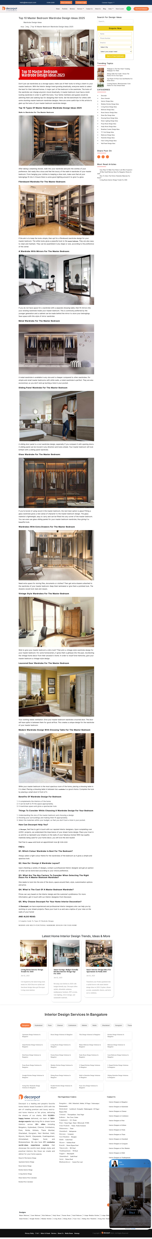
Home (58, 9)
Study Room (56, 1215)
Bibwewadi (81, 1123)
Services (80, 9)
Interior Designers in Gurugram (118, 1143)
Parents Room (66, 1215)
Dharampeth (70, 1153)
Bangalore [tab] (25, 1025)
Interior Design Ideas (107, 101)
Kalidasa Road (71, 1142)
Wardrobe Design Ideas (108, 138)
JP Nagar (87, 1103)
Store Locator (120, 9)
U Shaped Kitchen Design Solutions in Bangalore (89, 1066)
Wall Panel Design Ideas (108, 143)
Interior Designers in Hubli (117, 1153)
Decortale (104, 95)
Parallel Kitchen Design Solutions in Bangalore (61, 1087)
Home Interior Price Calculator (28, 1178)
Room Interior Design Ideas (109, 112)
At (22, 829)
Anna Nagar (80, 1114)
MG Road (72, 1148)
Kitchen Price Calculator (26, 1182)
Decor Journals (105, 98)
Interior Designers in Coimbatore (118, 1116)
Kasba (76, 1117)
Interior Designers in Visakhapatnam (119, 1157)
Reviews (72, 9)
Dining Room (67, 1219)
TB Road (75, 1151)
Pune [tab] (49, 1025)
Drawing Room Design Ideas (109, 118)
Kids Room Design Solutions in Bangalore (31, 1056)
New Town (70, 1117)
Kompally (80, 1109)
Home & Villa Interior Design (27, 1158)
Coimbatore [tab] (72, 1025)
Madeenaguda (88, 1109)
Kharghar (74, 1137)
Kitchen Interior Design (25, 1170)
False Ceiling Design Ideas (109, 140)
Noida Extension (81, 1126)
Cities (110, 9)
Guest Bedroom (35, 1215)
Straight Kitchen (34, 1219)
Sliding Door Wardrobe (89, 1219)
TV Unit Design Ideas (107, 132)
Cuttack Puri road (77, 1162)
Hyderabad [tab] (38, 1025)
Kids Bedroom (46, 1215)
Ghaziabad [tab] (106, 1025)
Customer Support (107, 2)
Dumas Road (69, 1159)
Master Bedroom (24, 1215)
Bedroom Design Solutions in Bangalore (116, 1046)
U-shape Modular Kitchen (91, 1215)
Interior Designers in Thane (117, 1134)
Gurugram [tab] (118, 1025)
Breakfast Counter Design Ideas (110, 129)
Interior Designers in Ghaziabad (118, 1139)
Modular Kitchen (46, 1219)
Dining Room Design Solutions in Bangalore (61, 1076)
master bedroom (73, 241)
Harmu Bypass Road (72, 1145)
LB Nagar (96, 1109)
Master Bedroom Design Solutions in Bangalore (90, 1046)
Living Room (57, 1219)
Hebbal (82, 1103)
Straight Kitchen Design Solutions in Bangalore (33, 1076)
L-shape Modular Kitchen (108, 1215)
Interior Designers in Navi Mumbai (119, 1148)
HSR (70, 1103)
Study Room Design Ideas (108, 126)
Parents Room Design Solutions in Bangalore (61, 1056)
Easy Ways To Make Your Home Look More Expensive (116, 170)
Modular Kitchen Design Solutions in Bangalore (62, 1066)
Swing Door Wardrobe (105, 1219)
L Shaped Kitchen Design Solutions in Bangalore (118, 1066)
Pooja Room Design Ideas (108, 124)
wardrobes (61, 789)
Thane (71, 1128)
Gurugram (71, 1134)
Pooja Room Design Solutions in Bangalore (31, 1066)
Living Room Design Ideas (109, 107)
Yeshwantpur (95, 1103)
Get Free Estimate (141, 9)
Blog (104, 9)
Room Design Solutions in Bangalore (61, 1034)
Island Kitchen (23, 1219)
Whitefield (76, 1103)
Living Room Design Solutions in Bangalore (61, 1046)
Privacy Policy (29, 1233)
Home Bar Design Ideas (108, 115)
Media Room (69, 1233)
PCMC (87, 1123)
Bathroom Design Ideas (108, 135)
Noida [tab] (94, 1025)
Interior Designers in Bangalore (118, 1102)
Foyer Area (76, 1219)
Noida (73, 1126)
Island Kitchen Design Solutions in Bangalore (32, 1046)
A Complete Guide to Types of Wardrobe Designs (36, 921)
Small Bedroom (77, 1215)
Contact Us (89, 9)
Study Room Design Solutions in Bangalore (88, 1056)
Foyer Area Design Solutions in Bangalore (88, 1087)
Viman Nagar (68, 1123)
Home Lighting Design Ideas (109, 121)
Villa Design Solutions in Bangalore (89, 1034)
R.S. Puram (73, 1120)
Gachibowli (72, 1109)
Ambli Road (73, 1156)
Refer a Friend (45, 1233)
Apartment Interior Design (26, 1162)
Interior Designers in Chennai (117, 1111)
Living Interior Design (25, 1174)
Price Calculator (66, 2)
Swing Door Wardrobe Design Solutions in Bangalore (31, 1087)
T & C (37, 1233)
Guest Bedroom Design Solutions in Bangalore (118, 1056)
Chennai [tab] (60, 1025)
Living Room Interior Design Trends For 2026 (113, 180)
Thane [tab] (130, 1025)
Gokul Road (68, 1139)
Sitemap (76, 1233)
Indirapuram (72, 1131)
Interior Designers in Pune (116, 1120)
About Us (98, 9)
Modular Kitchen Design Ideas (110, 104)
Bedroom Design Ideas (107, 109)
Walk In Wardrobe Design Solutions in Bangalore (89, 1076)
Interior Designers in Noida (117, 1130)
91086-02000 (50, 2)
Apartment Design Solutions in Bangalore (31, 1035)
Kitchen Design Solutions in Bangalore (116, 1035)
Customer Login (81, 2)
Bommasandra (63, 1106)
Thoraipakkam (71, 1114)
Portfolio (64, 9)
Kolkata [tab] (84, 1025)
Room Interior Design (25, 1166)
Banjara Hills (63, 1112)
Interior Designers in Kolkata (117, 1125)
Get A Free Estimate (115, 56)
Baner (75, 1123)
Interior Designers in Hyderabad (118, 1106)
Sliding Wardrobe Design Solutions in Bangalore (118, 1076)
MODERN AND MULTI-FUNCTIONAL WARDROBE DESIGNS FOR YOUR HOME (48, 925)
